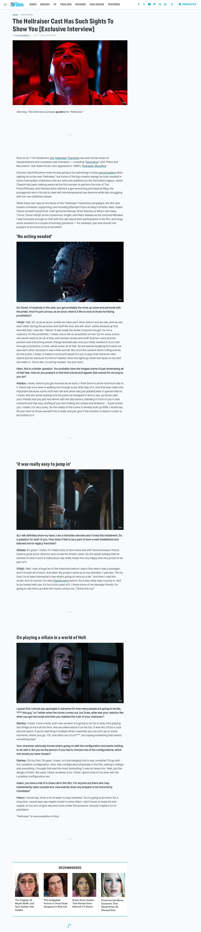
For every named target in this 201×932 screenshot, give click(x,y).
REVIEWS (80, 4)
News (15, 15)
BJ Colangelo (22, 35)
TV (54, 4)
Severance (92, 162)
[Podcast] (172, 4)
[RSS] (165, 5)
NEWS (33, 4)
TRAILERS (66, 4)
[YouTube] (149, 5)
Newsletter (189, 4)
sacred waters (107, 172)
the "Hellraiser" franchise (64, 158)
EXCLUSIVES (97, 4)
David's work (61, 580)
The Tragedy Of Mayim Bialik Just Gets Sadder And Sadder (24, 905)
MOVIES (45, 4)
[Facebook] (138, 5)
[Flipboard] (154, 5)
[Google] (160, 5)
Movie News (27, 15)
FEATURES (114, 4)
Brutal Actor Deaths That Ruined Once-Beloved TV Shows (83, 903)
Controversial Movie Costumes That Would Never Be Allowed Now (112, 905)
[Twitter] (144, 5)
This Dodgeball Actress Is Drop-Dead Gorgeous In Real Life (55, 903)
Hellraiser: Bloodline (94, 166)
